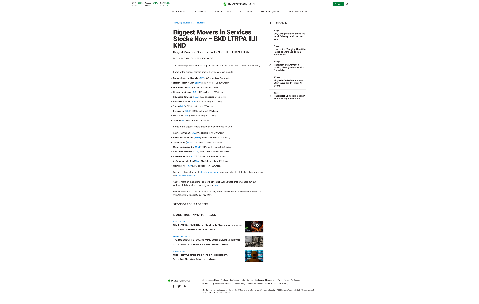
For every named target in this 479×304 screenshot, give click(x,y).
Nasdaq (148, 3)
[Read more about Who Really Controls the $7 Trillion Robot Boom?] (254, 256)
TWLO (182, 106)
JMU (190, 166)
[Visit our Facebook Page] (173, 286)
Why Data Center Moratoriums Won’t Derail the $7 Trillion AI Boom (288, 83)
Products (224, 280)
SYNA (189, 142)
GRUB (187, 111)
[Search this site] (347, 3)
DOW (134, 3)
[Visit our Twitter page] (179, 286)
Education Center (223, 11)
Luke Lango (187, 244)
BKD (202, 78)
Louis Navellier (188, 229)
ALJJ (197, 161)
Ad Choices (295, 280)
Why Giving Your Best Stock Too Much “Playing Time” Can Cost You (289, 36)
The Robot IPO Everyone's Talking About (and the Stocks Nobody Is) (289, 67)
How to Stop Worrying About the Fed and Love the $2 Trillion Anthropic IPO (289, 52)
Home (175, 23)
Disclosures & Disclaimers (265, 280)
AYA (194, 133)
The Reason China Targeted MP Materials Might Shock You (206, 239)
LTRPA (198, 83)
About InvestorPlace (297, 11)
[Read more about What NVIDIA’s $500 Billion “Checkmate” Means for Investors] (254, 226)
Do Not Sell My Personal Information (217, 284)
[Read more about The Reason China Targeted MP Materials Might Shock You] (254, 241)
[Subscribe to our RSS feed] (185, 286)
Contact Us (234, 280)
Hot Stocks (200, 23)
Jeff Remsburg (188, 259)
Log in (339, 4)
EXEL (186, 115)
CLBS (193, 156)
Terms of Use (270, 284)
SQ (182, 120)
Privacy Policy (283, 280)
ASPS (195, 152)
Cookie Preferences (255, 284)
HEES (195, 97)
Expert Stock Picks (187, 23)
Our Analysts (200, 11)
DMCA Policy (283, 284)
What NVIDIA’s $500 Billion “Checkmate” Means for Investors (207, 225)
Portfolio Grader (183, 58)
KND (194, 92)
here (216, 185)
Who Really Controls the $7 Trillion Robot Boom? (200, 254)
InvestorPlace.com (185, 175)
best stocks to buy (210, 172)
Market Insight (179, 221)
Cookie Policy (239, 284)
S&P (162, 3)
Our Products (178, 11)
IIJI (190, 87)
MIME (197, 147)
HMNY (197, 137)
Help (243, 280)
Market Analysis (268, 11)
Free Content (246, 11)
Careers (250, 280)
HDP (193, 102)
